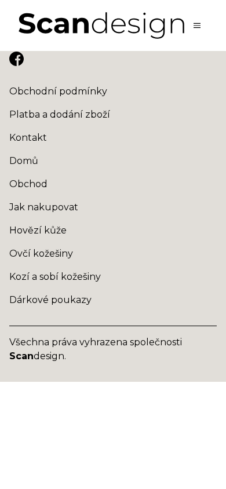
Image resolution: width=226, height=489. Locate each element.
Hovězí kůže (38, 230)
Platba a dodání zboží (59, 114)
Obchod (28, 183)
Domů (23, 160)
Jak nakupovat (43, 207)
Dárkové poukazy (50, 299)
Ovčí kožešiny (41, 253)
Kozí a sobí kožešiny (55, 276)
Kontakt (28, 137)
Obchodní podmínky (58, 91)
